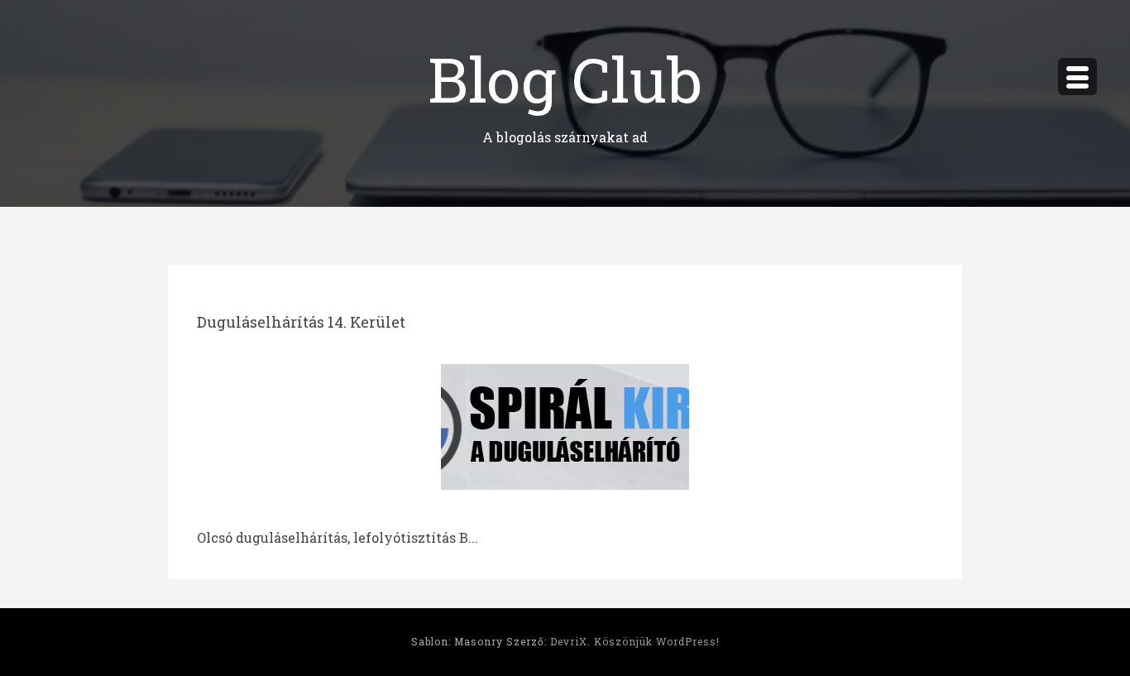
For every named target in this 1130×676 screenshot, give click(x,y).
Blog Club (565, 78)
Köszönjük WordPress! (657, 641)
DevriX (568, 641)
